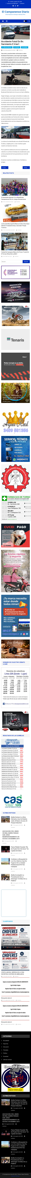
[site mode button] (25, 21)
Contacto (22, 3)
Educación (6, 1047)
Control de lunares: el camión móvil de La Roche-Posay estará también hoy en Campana (6, 167)
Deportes (5, 1043)
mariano (20, 50)
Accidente (16, 47)
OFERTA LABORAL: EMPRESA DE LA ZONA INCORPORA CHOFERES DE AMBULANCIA (12, 973)
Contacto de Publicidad (12, 3)
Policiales (5, 1050)
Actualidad (24, 47)
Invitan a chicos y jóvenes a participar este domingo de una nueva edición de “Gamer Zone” (27, 167)
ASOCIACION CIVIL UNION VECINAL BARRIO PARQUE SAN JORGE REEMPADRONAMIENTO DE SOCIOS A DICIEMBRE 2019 (10, 835)
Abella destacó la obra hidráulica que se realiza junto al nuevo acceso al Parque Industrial (19, 820)
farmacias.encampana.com (12, 519)
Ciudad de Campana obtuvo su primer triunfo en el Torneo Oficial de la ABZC (15, 253)
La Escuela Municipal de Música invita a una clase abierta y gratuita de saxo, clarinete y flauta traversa (15, 225)
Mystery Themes (15, 1176)
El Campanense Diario (15, 11)
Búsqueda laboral (6, 998)
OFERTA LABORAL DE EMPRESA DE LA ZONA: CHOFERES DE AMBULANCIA (14, 942)
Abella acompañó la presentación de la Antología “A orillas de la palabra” (19, 877)
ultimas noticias (7, 1059)
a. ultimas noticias (6, 47)
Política (5, 1053)
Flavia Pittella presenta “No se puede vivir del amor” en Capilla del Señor (20, 849)
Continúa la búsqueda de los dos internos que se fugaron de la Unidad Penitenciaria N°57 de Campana (19, 862)
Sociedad (5, 1056)
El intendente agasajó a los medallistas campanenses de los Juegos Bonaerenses (13, 198)
